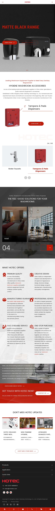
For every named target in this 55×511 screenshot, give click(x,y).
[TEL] (32, 509)
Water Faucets (14, 168)
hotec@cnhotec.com (11, 489)
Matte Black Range (20, 26)
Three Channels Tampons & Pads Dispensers (12, 120)
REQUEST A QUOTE (28, 43)
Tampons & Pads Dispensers (35, 108)
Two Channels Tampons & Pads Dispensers (12, 112)
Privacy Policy (15, 502)
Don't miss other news (27, 451)
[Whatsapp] (13, 509)
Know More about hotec (14, 386)
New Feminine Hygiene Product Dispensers (26, 433)
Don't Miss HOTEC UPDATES (27, 412)
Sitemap (4, 502)
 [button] (44, 248)
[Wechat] (41, 509)
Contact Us (43, 393)
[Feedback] (50, 509)
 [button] (50, 247)
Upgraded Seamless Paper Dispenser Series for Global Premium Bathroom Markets (44, 433)
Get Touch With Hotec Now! (18, 391)
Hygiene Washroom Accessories (27, 86)
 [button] (25, 177)
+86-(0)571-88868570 (11, 486)
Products (5, 465)
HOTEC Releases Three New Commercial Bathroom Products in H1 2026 (10, 433)
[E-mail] (22, 509)
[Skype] (4, 509)
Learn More (36, 124)
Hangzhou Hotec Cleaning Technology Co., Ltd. (23, 499)
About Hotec (8, 360)
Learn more (10, 43)
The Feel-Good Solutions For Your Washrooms (27, 200)
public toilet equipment (16, 301)
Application (6, 470)
